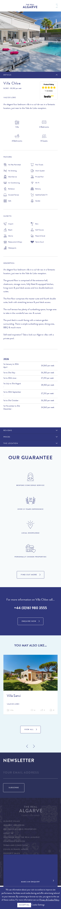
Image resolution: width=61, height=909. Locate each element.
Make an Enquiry (30, 882)
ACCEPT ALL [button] (24, 905)
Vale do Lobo (9, 98)
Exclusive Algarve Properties (19, 829)
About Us (8, 833)
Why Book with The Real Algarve (21, 837)
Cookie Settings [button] (38, 905)
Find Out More (29, 575)
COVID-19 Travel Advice (16, 849)
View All (29, 730)
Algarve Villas (11, 821)
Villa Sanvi (14, 696)
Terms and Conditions (15, 845)
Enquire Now (29, 621)
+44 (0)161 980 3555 (30, 608)
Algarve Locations (13, 825)
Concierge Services (14, 841)
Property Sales (11, 853)
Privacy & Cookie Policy (49, 900)
